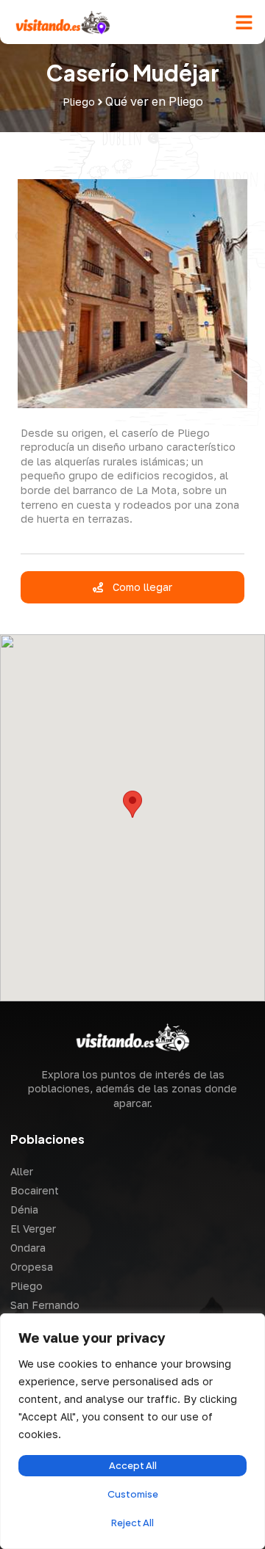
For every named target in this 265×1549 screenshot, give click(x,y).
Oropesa (31, 1266)
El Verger (33, 1228)
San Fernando (45, 1305)
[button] (244, 22)
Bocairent (34, 1190)
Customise (132, 1494)
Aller (21, 1171)
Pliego (26, 1286)
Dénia (24, 1209)
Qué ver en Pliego (154, 101)
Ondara (28, 1247)
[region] (132, 1431)
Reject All (132, 1522)
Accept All (133, 1465)
